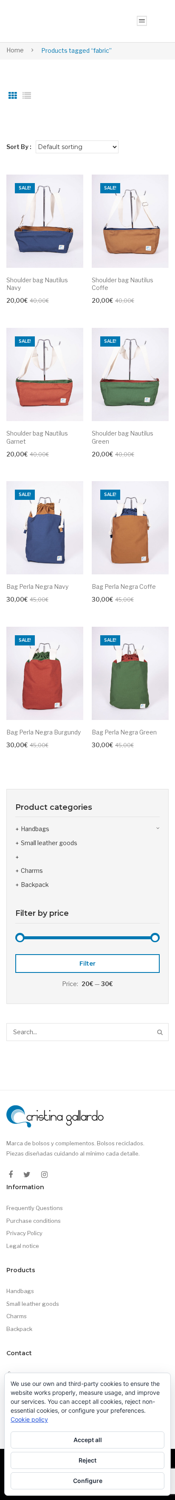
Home (15, 50)
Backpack (35, 884)
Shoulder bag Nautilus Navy (37, 284)
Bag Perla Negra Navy (37, 586)
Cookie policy (29, 1419)
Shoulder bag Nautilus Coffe (122, 284)
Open (142, 21)
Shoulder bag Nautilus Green (122, 437)
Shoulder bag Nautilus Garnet (37, 437)
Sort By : (18, 146)
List (26, 95)
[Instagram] (44, 1174)
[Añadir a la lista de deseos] (72, 185)
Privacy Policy (24, 1233)
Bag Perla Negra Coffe (124, 586)
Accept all (87, 1439)
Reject (87, 1460)
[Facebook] (10, 1174)
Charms (32, 870)
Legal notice (22, 1245)
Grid (12, 95)
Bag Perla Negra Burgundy (43, 732)
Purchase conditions (33, 1220)
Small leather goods (49, 842)
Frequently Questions (34, 1208)
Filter (87, 963)
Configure (87, 1480)
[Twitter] (27, 1174)
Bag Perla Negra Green (124, 732)
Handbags (35, 828)
